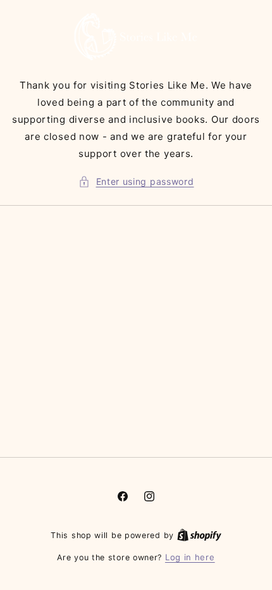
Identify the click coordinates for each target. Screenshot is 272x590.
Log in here (190, 557)
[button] (136, 181)
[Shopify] (199, 535)
